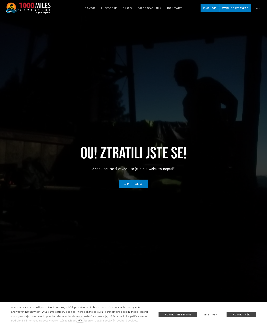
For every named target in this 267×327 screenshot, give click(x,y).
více (80, 320)
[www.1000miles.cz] (28, 8)
